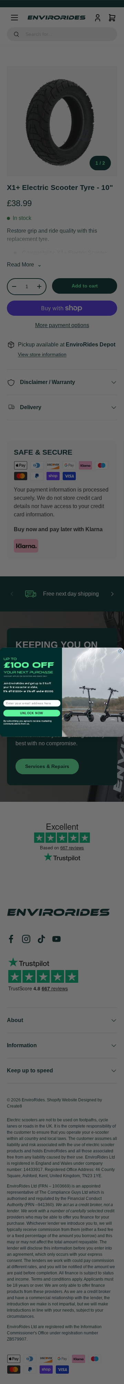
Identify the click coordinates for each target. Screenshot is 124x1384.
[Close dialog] (120, 651)
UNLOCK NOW (31, 713)
